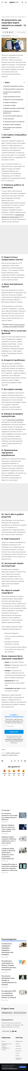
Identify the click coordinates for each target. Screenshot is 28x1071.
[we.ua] (15, 1031)
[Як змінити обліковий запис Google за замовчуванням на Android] (23, 977)
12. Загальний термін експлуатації (13, 121)
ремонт (18, 753)
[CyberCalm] (14, 2)
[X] (5, 1031)
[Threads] (11, 1031)
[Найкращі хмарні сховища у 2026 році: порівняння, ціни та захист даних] (23, 839)
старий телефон (13, 755)
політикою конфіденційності (9, 1068)
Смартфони (4, 755)
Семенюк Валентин (6, 35)
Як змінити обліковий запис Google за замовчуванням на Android (8, 980)
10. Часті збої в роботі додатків (12, 116)
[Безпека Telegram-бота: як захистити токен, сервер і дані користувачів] (23, 827)
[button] (22, 1067)
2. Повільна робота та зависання (13, 89)
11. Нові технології (8, 118)
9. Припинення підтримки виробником (11, 112)
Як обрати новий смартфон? (12, 124)
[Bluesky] (13, 1031)
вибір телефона (10, 753)
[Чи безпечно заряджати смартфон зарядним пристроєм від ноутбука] (23, 945)
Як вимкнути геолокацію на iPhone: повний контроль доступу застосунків (8, 965)
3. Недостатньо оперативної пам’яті (12, 92)
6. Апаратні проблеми (10, 102)
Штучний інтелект (20, 1013)
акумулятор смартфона (15, 420)
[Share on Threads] (10, 32)
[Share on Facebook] (5, 32)
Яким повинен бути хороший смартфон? (12, 128)
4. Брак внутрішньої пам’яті (12, 96)
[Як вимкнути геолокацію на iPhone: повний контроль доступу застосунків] (23, 962)
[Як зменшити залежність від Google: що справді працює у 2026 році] (23, 815)
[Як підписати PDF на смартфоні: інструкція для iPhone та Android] (23, 992)
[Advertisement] (14, 9)
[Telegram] (7, 1031)
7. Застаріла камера (9, 105)
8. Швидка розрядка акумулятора (13, 108)
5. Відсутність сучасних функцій (13, 99)
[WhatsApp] (9, 1031)
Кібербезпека (7, 1013)
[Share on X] (7, 32)
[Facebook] (3, 1031)
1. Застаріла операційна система (13, 86)
